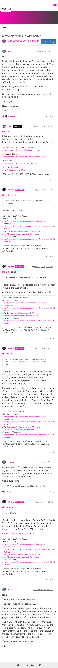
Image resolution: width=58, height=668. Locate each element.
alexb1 (11, 51)
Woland (11, 190)
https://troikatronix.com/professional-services (21, 150)
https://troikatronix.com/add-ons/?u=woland (20, 234)
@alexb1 (6, 131)
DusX (10, 126)
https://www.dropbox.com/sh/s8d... (19, 533)
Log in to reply (48, 41)
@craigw (6, 507)
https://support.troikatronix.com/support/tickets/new (24, 157)
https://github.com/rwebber (13, 170)
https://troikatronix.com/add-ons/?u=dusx (19, 163)
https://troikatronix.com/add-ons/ (24, 231)
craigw (11, 462)
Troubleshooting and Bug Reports (22, 41)
